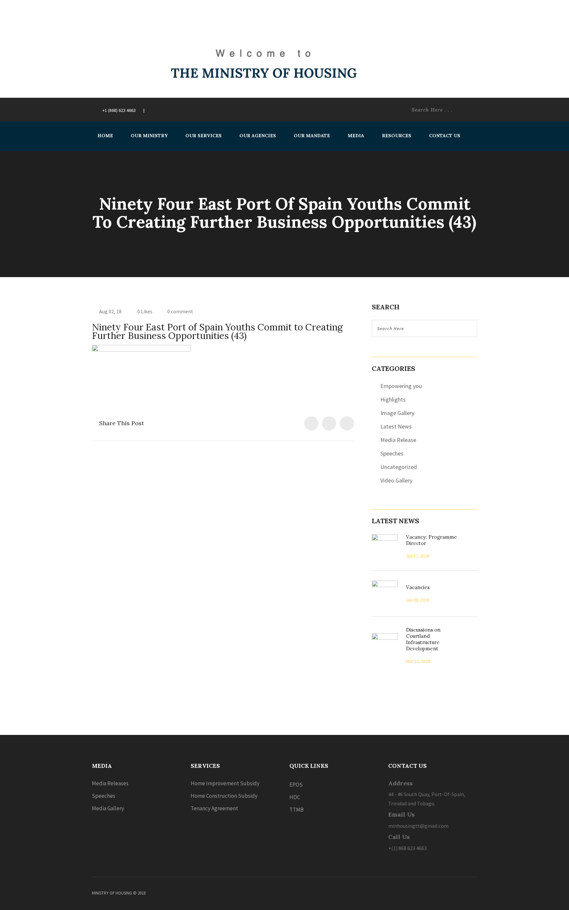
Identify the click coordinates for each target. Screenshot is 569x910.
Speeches (391, 453)
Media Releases (110, 783)
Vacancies (415, 587)
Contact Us (444, 136)
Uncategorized (398, 467)
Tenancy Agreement (214, 808)
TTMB (296, 809)
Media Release (398, 440)
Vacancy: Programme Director (431, 540)
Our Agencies (257, 136)
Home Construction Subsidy (224, 795)
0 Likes (144, 311)
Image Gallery (397, 413)
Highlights (393, 399)
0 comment (180, 311)
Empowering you (401, 386)
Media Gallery (108, 808)
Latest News (396, 426)
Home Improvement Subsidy (225, 783)
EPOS (296, 784)
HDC (294, 797)
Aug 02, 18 (110, 311)
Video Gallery (396, 480)
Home (105, 136)
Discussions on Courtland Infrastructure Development (423, 639)
